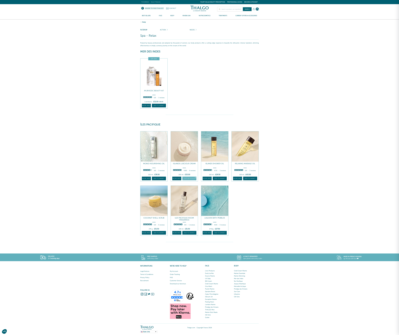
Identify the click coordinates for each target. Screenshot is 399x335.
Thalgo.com (191, 328)
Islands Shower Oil (214, 164)
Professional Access (234, 2)
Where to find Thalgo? (154, 8)
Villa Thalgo (155, 2)
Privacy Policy (144, 277)
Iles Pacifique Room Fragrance (184, 219)
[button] (4, 331)
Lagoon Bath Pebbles (214, 218)
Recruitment (144, 281)
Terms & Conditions (146, 274)
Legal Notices (144, 271)
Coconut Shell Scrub (153, 218)
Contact (172, 8)
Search (247, 9)
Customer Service (176, 281)
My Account (174, 271)
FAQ (171, 277)
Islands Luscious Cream (184, 164)
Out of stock (189, 178)
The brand (145, 2)
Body (144, 22)
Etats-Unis (146, 332)
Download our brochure (178, 284)
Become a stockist (251, 2)
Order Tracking (175, 274)
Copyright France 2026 (204, 328)
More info (146, 105)
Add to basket (159, 105)
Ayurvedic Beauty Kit (154, 91)
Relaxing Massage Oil (245, 164)
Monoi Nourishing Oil (154, 164)
